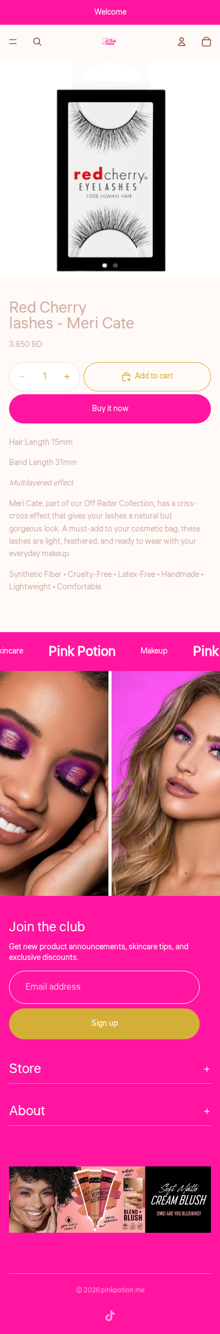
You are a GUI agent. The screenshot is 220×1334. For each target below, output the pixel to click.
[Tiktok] (110, 1316)
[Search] (37, 41)
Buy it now (110, 408)
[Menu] (13, 42)
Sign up (104, 1024)
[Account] (181, 41)
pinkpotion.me (122, 1290)
